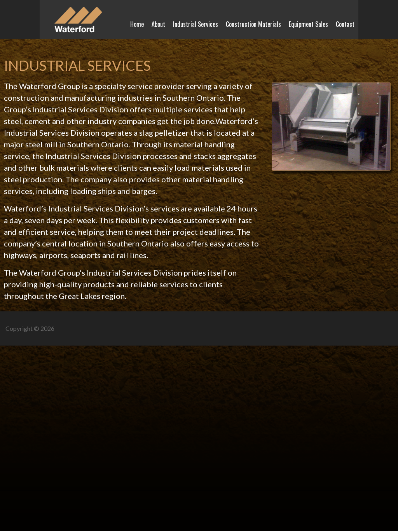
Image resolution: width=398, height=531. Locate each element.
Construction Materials (253, 24)
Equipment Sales (308, 24)
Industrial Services (195, 24)
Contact (345, 24)
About (158, 24)
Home (137, 24)
